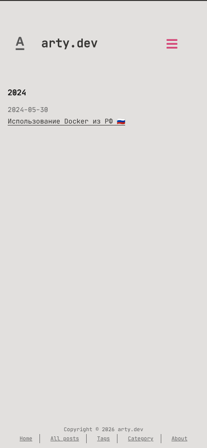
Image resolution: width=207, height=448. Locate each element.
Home (26, 438)
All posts (65, 438)
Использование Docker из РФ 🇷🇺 (66, 121)
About (179, 438)
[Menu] (172, 46)
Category (141, 438)
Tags (103, 438)
